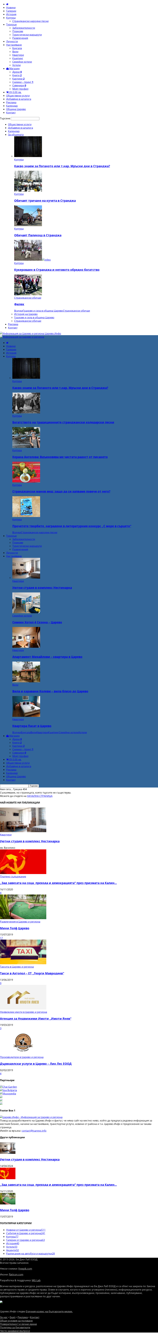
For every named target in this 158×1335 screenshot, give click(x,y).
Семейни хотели (22, 61)
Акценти (12, 1250)
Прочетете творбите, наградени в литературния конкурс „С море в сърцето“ (71, 526)
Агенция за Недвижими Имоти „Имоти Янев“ (35, 1018)
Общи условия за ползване (16, 1320)
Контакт (11, 112)
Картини (18, 78)
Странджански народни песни (30, 21)
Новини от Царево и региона (26, 1230)
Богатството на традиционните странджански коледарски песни (63, 422)
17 (1, 938)
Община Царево (16, 109)
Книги (17, 75)
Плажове (17, 31)
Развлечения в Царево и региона (20, 921)
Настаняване (14, 44)
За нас (4, 1317)
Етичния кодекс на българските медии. (49, 1311)
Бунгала (17, 48)
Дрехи (17, 72)
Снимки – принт (22, 82)
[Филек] (28, 294)
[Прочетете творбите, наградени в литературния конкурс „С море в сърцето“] (26, 516)
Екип (12, 1317)
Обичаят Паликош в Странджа (37, 235)
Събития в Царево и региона (25, 1233)
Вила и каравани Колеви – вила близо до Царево (50, 691)
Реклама (11, 102)
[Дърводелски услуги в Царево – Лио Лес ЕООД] (23, 1053)
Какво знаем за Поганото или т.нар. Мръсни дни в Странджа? (62, 166)
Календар (12, 105)
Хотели (16, 65)
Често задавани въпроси (15, 1331)
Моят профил (20, 89)
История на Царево (26, 314)
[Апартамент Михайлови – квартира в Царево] (26, 646)
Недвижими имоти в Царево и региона (23, 1012)
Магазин (14, 68)
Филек (19, 304)
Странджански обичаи (27, 297)
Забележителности (23, 28)
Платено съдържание (13, 876)
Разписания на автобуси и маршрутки (30, 1253)
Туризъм (11, 24)
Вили (15, 51)
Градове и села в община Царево (43, 310)
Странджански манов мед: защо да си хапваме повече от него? (61, 491)
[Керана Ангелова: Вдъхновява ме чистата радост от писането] (26, 447)
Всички (18, 310)
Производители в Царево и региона (22, 1057)
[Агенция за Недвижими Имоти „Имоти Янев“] (23, 1008)
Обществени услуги (18, 95)
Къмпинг (17, 58)
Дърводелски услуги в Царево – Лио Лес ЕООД (36, 1064)
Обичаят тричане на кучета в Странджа (45, 200)
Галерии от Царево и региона (25, 1240)
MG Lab (36, 1280)
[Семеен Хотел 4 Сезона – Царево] (26, 612)
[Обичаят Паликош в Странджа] (28, 225)
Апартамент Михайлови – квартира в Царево (47, 657)
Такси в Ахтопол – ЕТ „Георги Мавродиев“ (32, 973)
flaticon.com (16, 1274)
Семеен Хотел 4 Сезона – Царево (37, 622)
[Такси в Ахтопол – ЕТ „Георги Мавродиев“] (23, 963)
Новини (11, 7)
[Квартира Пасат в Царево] (26, 716)
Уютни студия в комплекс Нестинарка (42, 588)
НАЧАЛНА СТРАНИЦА (39, 796)
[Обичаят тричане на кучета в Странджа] (28, 190)
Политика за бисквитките (15, 1327)
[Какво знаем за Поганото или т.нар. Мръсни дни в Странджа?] (28, 156)
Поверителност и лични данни (18, 1324)
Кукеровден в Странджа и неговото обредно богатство (57, 270)
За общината (16, 134)
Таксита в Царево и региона (17, 966)
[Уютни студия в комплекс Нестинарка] (26, 577)
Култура (11, 17)
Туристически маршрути (27, 34)
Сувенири (19, 85)
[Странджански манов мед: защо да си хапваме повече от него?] (26, 481)
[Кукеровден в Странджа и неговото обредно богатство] (32, 259)
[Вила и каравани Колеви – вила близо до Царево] (26, 681)
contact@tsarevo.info (34, 1130)
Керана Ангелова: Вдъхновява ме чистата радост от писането (60, 457)
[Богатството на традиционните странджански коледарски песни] (26, 412)
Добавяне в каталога (18, 99)
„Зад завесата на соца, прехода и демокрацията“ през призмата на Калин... (58, 883)
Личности (12, 41)
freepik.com (25, 1268)
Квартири (18, 55)
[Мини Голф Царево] (23, 918)
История (11, 14)
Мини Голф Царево (14, 928)
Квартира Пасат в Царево (31, 726)
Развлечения (20, 38)
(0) (14, 92)
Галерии (11, 11)
